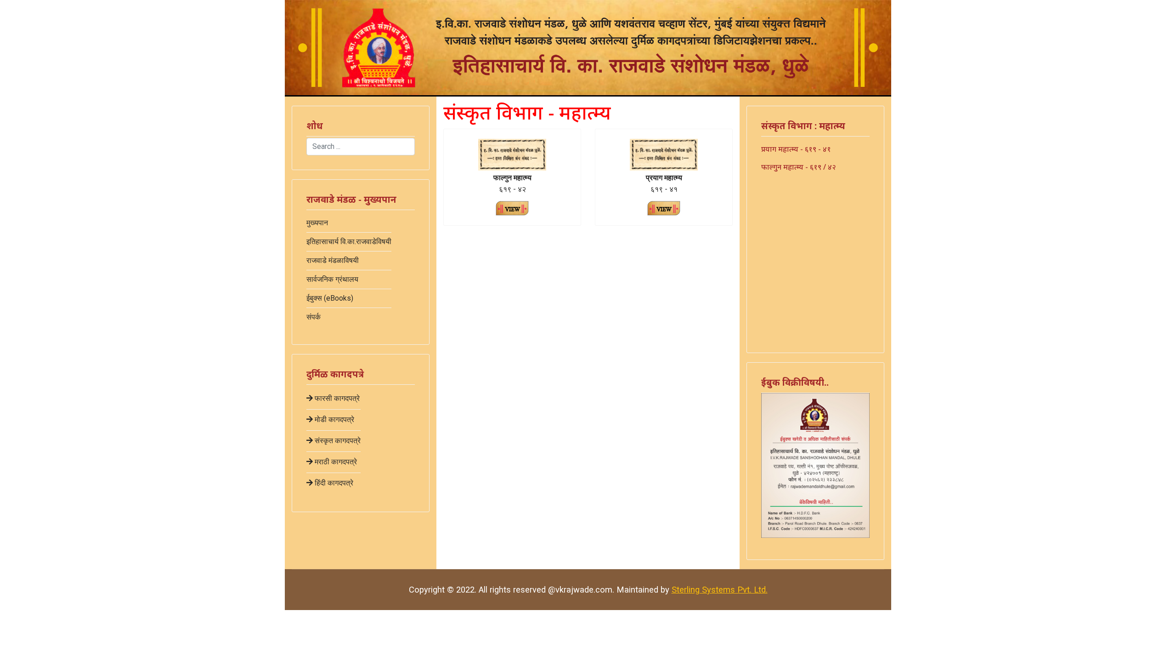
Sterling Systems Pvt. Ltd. (720, 589)
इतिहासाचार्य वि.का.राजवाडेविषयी (348, 241)
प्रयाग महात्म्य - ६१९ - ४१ (796, 149)
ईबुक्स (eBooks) (329, 298)
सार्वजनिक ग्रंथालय (332, 279)
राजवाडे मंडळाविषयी (332, 260)
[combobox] (360, 146)
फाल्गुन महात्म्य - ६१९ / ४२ (798, 167)
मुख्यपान (317, 222)
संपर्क (313, 317)
